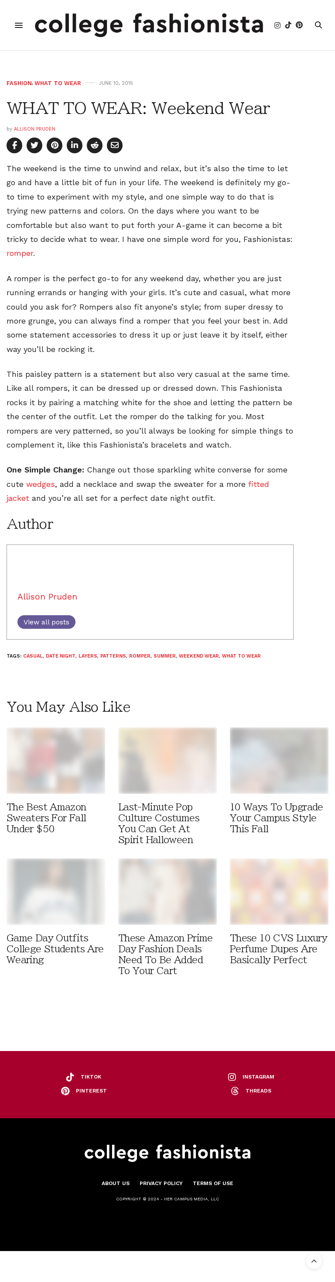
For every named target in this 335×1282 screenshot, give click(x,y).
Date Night (60, 656)
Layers (88, 656)
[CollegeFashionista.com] (149, 25)
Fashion (19, 83)
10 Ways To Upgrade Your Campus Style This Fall (276, 818)
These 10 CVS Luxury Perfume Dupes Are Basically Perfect (278, 949)
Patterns (113, 656)
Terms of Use (213, 1183)
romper (20, 253)
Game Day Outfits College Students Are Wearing (55, 949)
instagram (258, 1077)
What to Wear (57, 83)
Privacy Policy (161, 1183)
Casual (33, 656)
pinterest (91, 1091)
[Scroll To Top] (314, 1261)
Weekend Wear (199, 656)
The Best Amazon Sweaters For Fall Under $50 (46, 818)
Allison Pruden (34, 129)
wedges (40, 484)
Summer (165, 656)
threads (258, 1091)
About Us (116, 1183)
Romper (139, 656)
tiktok (91, 1077)
